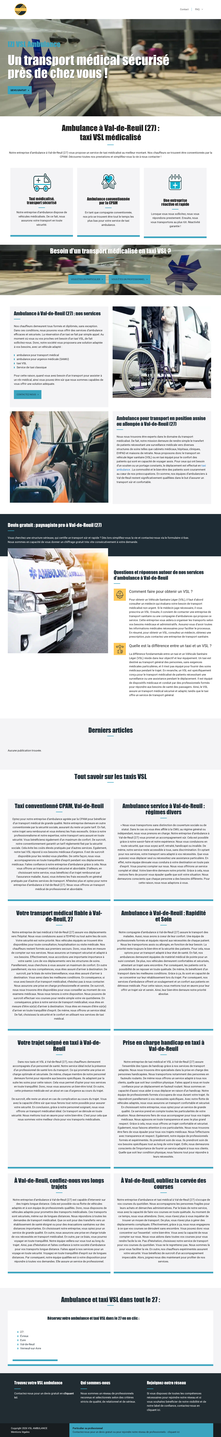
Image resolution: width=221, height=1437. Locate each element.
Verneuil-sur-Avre (30, 1348)
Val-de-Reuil (27, 1344)
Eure (23, 1340)
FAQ (197, 9)
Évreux (24, 1336)
